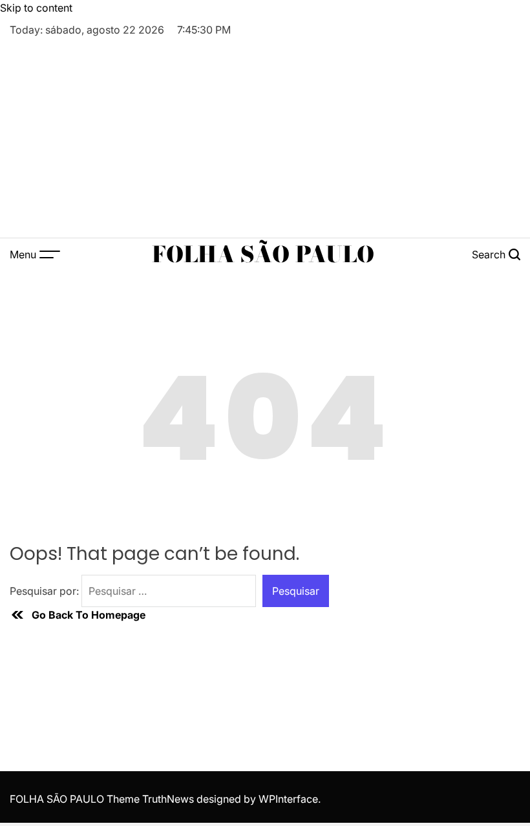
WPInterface (288, 798)
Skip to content (36, 7)
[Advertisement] (265, 134)
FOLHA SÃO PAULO (263, 254)
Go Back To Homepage (88, 614)
